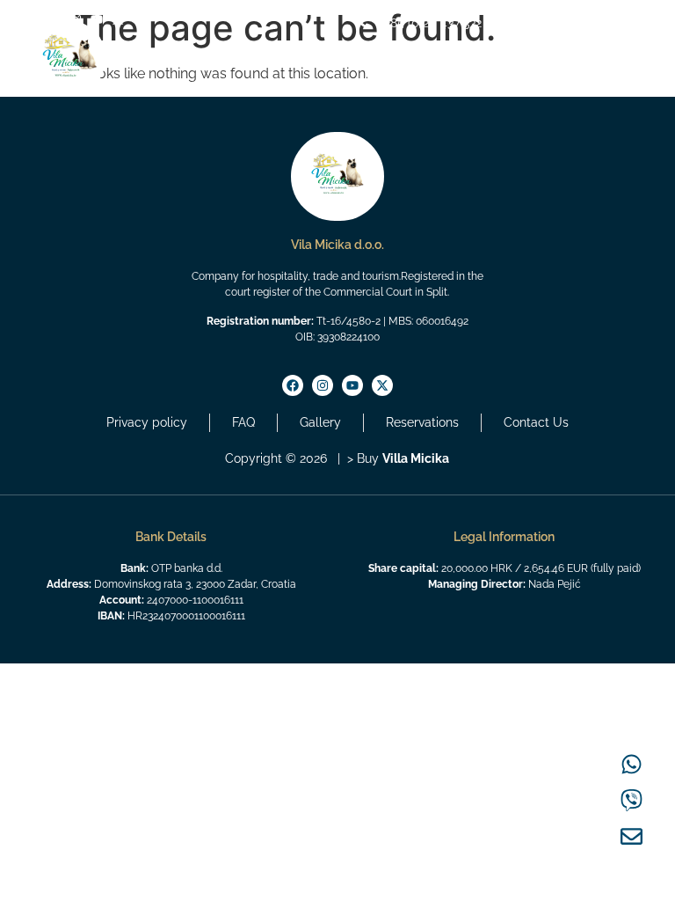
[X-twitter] (117, 19)
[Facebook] (292, 385)
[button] (631, 80)
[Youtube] (96, 19)
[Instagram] (322, 385)
